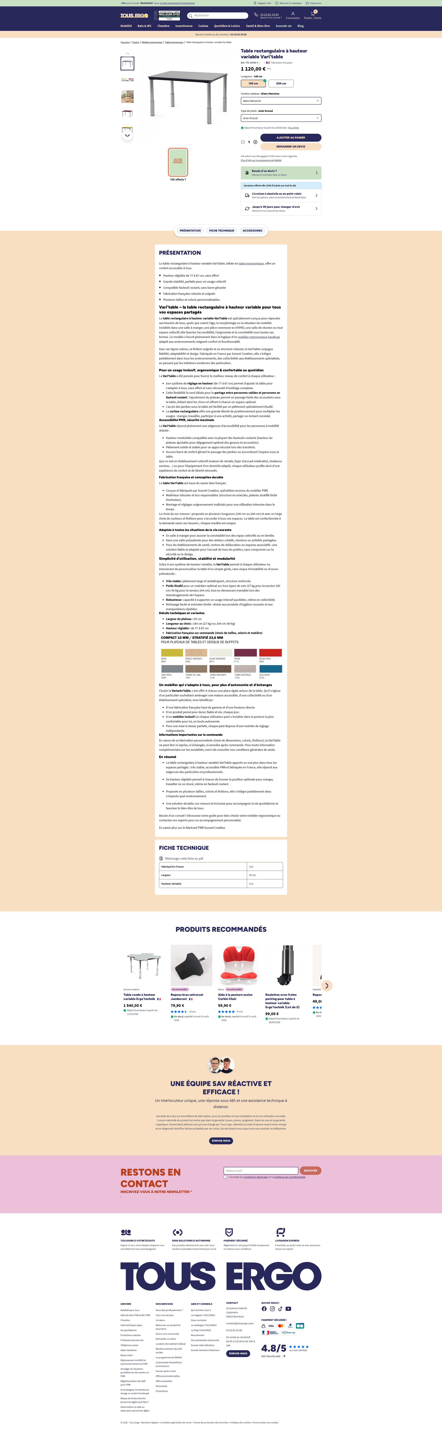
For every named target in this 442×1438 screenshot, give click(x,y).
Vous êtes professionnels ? (169, 1310)
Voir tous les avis (271, 1356)
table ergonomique (251, 263)
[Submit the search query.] (190, 15)
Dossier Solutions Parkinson (205, 1350)
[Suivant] (127, 135)
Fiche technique (221, 230)
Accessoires (252, 230)
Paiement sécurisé (236, 1240)
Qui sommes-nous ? (201, 1310)
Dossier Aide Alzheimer (202, 1345)
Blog (300, 26)
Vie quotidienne (129, 1330)
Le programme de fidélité (169, 1357)
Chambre (125, 1320)
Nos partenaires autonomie (205, 1340)
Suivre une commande (167, 1333)
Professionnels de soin (132, 1340)
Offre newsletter (164, 1381)
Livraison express (287, 1240)
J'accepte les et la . (267, 1177)
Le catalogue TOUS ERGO (204, 1325)
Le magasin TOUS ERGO (203, 1315)
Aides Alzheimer (129, 1350)
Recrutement (197, 1335)
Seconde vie (284, 26)
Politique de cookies (240, 1422)
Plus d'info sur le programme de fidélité (261, 160)
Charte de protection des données (210, 1422)
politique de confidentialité (289, 1177)
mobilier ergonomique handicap (259, 337)
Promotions (162, 1391)
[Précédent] (127, 53)
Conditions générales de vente (175, 1422)
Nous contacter (199, 1320)
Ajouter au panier (291, 137)
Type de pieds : (257, 111)
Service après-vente (166, 1371)
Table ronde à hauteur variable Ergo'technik (139, 997)
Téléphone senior (129, 1345)
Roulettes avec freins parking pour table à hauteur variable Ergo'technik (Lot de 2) (282, 1001)
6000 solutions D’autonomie (191, 1240)
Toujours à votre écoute (138, 1240)
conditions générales (256, 1177)
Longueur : (251, 76)
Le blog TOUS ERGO (201, 1330)
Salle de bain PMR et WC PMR (135, 1315)
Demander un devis (290, 146)
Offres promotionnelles (168, 1376)
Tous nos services (165, 1315)
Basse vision (127, 1355)
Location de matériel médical (171, 1343)
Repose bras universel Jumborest (187, 997)
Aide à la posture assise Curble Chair (235, 997)
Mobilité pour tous (130, 1310)
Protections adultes (131, 1335)
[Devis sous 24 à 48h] (317, 173)
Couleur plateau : (260, 93)
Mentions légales (149, 1422)
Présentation (190, 230)
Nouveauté (161, 1386)
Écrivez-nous (221, 1140)
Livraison (160, 1320)
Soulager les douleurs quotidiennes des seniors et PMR (135, 1372)
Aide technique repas (131, 1325)
